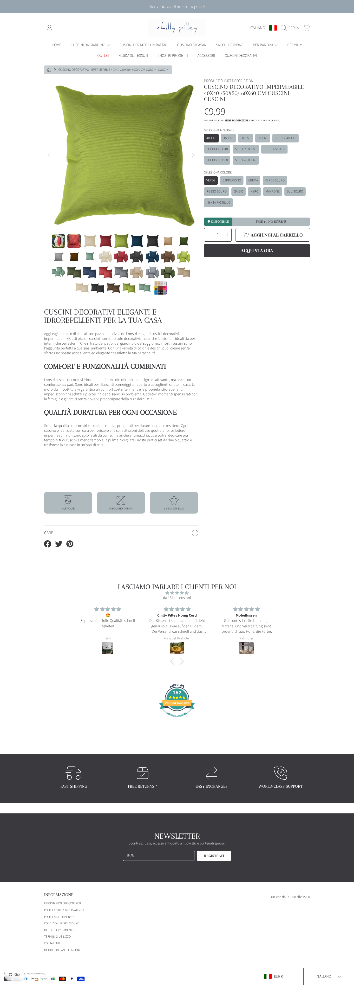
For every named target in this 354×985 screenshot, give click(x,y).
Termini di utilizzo (57, 936)
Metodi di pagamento (59, 930)
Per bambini (263, 45)
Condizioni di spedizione (61, 923)
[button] (291, 28)
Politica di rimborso (58, 917)
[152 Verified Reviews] (177, 719)
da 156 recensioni (177, 597)
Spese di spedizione (237, 120)
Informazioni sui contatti (62, 903)
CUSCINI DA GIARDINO (88, 45)
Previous (49, 155)
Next (193, 155)
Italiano (257, 28)
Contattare (52, 943)
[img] (177, 592)
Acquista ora (257, 250)
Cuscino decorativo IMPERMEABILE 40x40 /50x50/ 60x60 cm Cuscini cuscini (113, 70)
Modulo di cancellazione (62, 950)
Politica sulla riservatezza (64, 910)
